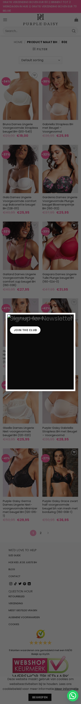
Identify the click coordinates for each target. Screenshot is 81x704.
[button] (72, 695)
